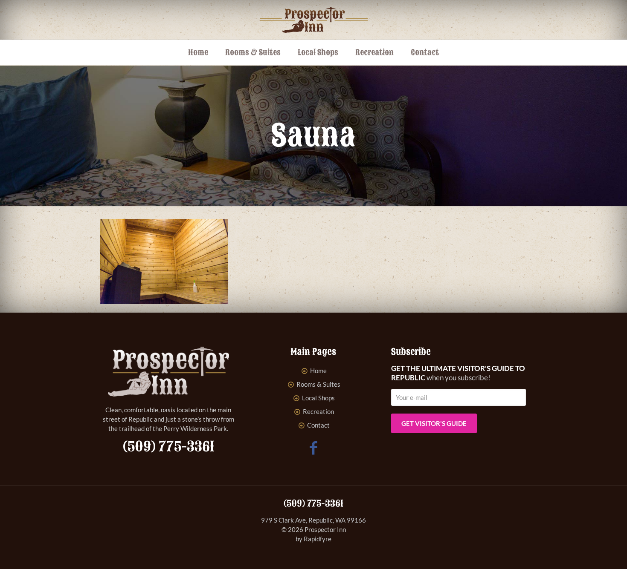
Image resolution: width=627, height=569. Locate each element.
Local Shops (318, 398)
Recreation (318, 411)
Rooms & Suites (318, 384)
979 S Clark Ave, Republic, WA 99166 (313, 520)
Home (318, 370)
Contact (318, 425)
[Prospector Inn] (314, 19)
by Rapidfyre (313, 539)
